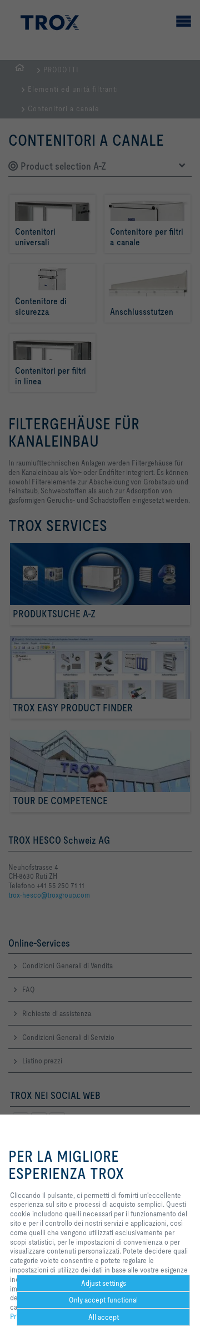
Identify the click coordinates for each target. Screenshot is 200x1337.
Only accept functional (103, 1299)
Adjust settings (103, 1283)
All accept (103, 1317)
